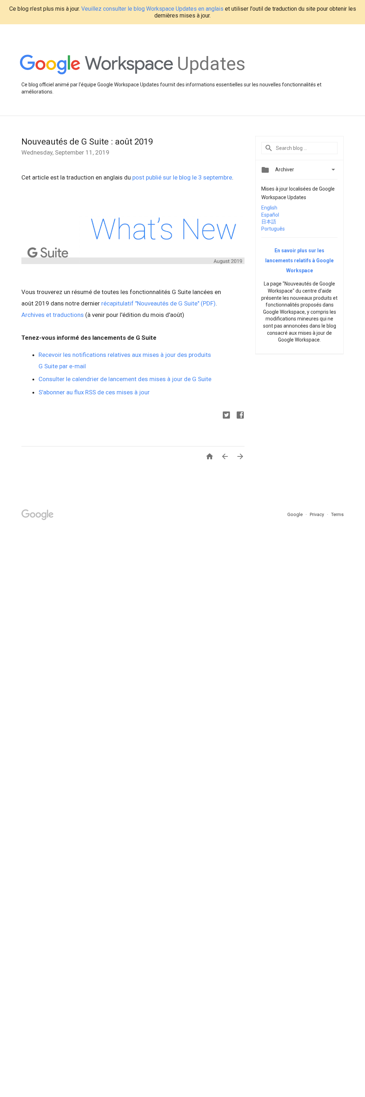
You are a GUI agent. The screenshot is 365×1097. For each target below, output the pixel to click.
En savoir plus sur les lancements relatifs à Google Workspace (299, 260)
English (269, 208)
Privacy (317, 514)
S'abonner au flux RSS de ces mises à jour (94, 392)
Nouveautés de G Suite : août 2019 (87, 142)
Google (295, 514)
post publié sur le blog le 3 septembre (182, 177)
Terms (337, 514)
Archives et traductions (52, 314)
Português (273, 229)
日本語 (268, 221)
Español (270, 215)
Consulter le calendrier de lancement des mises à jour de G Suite (124, 379)
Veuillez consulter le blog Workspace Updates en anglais (152, 8)
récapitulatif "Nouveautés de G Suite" (150, 303)
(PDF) (208, 303)
